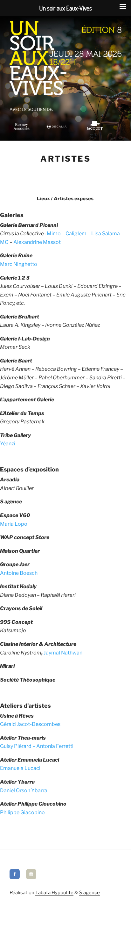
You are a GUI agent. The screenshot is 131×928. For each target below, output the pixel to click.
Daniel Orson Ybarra (23, 790)
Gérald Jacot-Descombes (30, 724)
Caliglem (76, 233)
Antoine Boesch (19, 573)
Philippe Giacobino (22, 812)
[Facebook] (15, 878)
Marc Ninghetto (18, 264)
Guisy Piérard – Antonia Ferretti (36, 746)
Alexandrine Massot (37, 242)
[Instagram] (31, 878)
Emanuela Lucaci (20, 768)
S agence (89, 892)
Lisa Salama (105, 233)
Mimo (54, 233)
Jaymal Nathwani (64, 653)
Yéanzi (7, 444)
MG (4, 242)
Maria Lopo (13, 524)
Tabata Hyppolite (54, 892)
